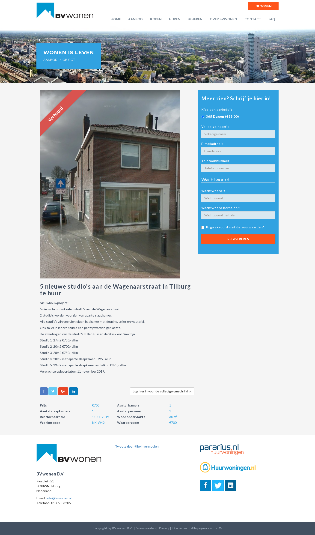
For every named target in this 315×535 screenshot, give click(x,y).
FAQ (271, 19)
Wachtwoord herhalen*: (221, 208)
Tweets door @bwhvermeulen (137, 446)
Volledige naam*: (215, 127)
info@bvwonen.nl (59, 498)
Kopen (156, 19)
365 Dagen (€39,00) (222, 116)
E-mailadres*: (212, 144)
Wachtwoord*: (213, 191)
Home (116, 19)
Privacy (164, 528)
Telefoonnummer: (216, 161)
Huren (174, 19)
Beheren (195, 19)
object (68, 60)
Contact (252, 19)
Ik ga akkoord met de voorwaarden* (235, 227)
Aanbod (135, 19)
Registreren (238, 239)
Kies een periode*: (216, 109)
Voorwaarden (146, 528)
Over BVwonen (223, 19)
